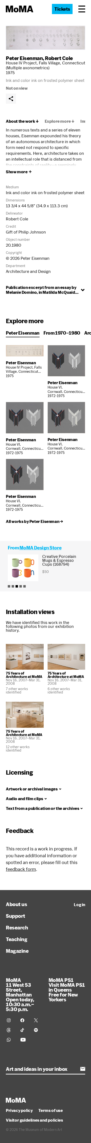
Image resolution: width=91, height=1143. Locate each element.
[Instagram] (11, 1020)
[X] (38, 1020)
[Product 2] (13, 586)
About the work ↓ (22, 121)
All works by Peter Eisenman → (34, 521)
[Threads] (11, 1030)
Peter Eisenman (24, 58)
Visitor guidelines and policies (34, 1120)
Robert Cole (59, 58)
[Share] (11, 99)
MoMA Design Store (40, 547)
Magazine (17, 951)
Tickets (62, 9)
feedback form (21, 869)
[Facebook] (24, 1020)
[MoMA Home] (19, 9)
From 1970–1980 (61, 333)
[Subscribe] (82, 1069)
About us (16, 904)
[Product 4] (20, 586)
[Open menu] (81, 9)
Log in (79, 905)
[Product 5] (24, 586)
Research (17, 927)
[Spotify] (38, 1030)
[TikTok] (24, 1030)
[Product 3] (17, 586)
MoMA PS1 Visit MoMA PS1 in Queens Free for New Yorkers (67, 989)
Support (15, 916)
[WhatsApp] (11, 1040)
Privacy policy (19, 1110)
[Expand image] (45, 38)
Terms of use (50, 1110)
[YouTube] (24, 1040)
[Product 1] (9, 586)
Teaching (16, 939)
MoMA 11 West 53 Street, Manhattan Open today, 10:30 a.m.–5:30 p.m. (20, 994)
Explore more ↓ (59, 121)
